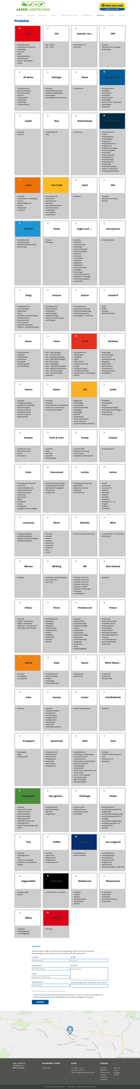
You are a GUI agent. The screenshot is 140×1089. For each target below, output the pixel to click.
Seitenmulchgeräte (24, 407)
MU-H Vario (49, 582)
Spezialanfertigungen (109, 166)
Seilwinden (78, 242)
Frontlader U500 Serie (81, 580)
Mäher (19, 54)
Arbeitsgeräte (22, 676)
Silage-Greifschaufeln (24, 809)
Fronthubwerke (22, 357)
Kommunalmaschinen (109, 621)
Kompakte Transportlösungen (27, 316)
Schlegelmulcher (51, 718)
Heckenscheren (107, 368)
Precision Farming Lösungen (55, 483)
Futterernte (21, 486)
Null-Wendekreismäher (54, 205)
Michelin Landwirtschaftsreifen (84, 534)
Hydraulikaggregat (80, 649)
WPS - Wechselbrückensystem (56, 368)
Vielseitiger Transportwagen (111, 410)
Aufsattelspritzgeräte (24, 541)
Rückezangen (106, 104)
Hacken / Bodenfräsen (25, 61)
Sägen (19, 754)
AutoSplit (49, 639)
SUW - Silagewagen (52, 364)
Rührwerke (49, 242)
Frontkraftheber (79, 593)
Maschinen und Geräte (109, 199)
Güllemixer (106, 107)
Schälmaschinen (51, 630)
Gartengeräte (21, 752)
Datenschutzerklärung (50, 995)
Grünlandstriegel (108, 159)
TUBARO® (105, 506)
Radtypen (105, 311)
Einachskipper (107, 628)
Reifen (104, 309)
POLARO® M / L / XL (108, 502)
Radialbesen (106, 894)
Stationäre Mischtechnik (25, 821)
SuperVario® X (107, 488)
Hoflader (77, 894)
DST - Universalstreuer (53, 355)
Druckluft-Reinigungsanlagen (112, 821)
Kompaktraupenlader (81, 407)
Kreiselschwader (51, 715)
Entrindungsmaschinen (82, 274)
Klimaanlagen (50, 95)
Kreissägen (105, 91)
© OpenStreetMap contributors (132, 1057)
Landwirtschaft (79, 449)
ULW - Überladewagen (53, 352)
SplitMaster (50, 635)
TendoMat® (106, 508)
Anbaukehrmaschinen (109, 899)
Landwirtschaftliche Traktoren (84, 423)
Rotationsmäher (51, 754)
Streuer (104, 405)
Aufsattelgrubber (108, 137)
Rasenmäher (50, 199)
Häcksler (49, 642)
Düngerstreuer (79, 674)
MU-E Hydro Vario (52, 580)
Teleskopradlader (80, 899)
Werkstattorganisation (81, 313)
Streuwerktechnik (23, 318)
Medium (48, 538)
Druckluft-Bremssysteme (54, 91)
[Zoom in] (137, 1013)
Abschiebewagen (23, 309)
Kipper (19, 313)
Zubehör (105, 201)
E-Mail (34, 974)
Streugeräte (21, 362)
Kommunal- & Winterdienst (55, 407)
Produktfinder (78, 88)
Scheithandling (51, 628)
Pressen (20, 504)
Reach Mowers (50, 764)
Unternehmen (36, 965)
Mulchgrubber (78, 630)
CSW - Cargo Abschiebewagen (56, 366)
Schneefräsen (50, 210)
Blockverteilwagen (23, 814)
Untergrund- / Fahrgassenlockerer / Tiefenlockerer (109, 143)
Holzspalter (106, 95)
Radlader (77, 414)
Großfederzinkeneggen (110, 148)
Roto (47, 550)
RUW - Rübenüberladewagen (55, 359)
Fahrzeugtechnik (23, 823)
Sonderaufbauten (23, 366)
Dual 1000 (49, 453)
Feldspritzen (21, 495)
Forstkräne (77, 254)
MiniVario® (105, 492)
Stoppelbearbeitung (81, 364)
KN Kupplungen (51, 458)
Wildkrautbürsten (80, 809)
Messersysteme (22, 417)
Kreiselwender (51, 713)
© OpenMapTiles (119, 1057)
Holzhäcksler (78, 265)
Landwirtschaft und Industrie (56, 892)
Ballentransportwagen (109, 633)
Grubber (105, 134)
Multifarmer (50, 543)
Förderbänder (107, 93)
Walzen (76, 359)
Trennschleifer (79, 768)
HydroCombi (50, 637)
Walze (76, 646)
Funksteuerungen (80, 244)
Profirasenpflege (107, 355)
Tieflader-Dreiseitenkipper (55, 318)
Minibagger (78, 410)
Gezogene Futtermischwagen (27, 508)
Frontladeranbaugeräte (82, 279)
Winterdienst (106, 49)
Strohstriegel (106, 164)
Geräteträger (21, 49)
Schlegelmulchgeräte (24, 403)
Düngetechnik (50, 492)
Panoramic (49, 548)
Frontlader (21, 355)
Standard (49, 541)
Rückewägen (106, 100)
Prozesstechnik (79, 492)
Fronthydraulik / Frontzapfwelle (85, 373)
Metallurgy (77, 490)
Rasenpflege (106, 352)
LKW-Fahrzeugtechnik (109, 639)
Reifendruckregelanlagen (54, 93)
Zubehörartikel (22, 757)
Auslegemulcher (51, 720)
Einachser (20, 52)
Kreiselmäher (22, 102)
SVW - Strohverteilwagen (54, 371)
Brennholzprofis (107, 98)
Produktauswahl (22, 892)
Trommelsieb (78, 258)
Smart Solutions (22, 322)
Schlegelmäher (22, 98)
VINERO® (105, 495)
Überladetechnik (23, 320)
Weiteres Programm (24, 414)
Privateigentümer (23, 855)
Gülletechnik (21, 311)
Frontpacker (78, 642)
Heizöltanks (21, 210)
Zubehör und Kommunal (82, 708)
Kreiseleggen (50, 681)
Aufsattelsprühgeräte (24, 536)
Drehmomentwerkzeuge (82, 309)
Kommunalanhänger (109, 642)
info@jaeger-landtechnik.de (85, 1072)
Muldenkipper (50, 311)
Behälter (20, 205)
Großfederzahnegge (80, 626)
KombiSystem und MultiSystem (84, 761)
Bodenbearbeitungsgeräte (55, 488)
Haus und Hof (106, 357)
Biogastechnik (50, 860)
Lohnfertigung (50, 320)
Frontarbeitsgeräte (108, 150)
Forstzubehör (78, 281)
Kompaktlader (79, 405)
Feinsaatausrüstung (80, 368)
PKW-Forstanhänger (80, 251)
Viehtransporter (107, 414)
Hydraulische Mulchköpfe (26, 405)
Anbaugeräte (106, 901)
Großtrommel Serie (24, 449)
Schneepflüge (50, 722)
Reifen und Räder (80, 855)
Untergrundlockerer (52, 683)
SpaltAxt (49, 633)
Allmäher (20, 95)
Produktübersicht (23, 45)
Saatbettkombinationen (110, 171)
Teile (47, 134)
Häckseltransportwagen (110, 407)
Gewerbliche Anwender (25, 860)
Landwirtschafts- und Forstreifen (113, 534)
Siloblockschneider (24, 812)
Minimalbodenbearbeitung (26, 244)
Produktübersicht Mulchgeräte (56, 577)
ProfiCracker (21, 456)
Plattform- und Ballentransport (28, 327)
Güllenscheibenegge (81, 635)
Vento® (104, 483)
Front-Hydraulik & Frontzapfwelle (57, 405)
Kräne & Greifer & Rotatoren (111, 102)
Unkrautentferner (23, 104)
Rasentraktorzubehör (81, 812)
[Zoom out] (137, 1015)
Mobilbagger (78, 412)
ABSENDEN (40, 1002)
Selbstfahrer (106, 897)
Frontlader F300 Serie (81, 584)
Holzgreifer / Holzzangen (82, 277)
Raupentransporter (108, 371)
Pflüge (19, 499)
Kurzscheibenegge (80, 623)
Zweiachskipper (107, 630)
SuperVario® (106, 486)
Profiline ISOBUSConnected (111, 754)
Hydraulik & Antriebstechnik (83, 456)
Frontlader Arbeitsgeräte (54, 410)
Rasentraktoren (51, 201)
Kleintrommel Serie (24, 451)
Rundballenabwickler (81, 371)
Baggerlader (78, 401)
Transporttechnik (108, 162)
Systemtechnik (107, 865)
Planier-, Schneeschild (109, 169)
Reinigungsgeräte (23, 931)
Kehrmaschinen (107, 366)
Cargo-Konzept (107, 412)
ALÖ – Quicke (50, 45)
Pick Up (20, 453)
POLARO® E (106, 499)
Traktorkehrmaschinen (53, 727)
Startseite (49, 88)
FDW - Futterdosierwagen (54, 373)
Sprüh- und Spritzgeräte (82, 775)
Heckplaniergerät (23, 364)
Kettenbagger (78, 403)
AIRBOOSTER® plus (108, 313)
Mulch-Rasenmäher (24, 91)
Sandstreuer (50, 724)
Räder (104, 306)
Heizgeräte (21, 929)
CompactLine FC (107, 759)
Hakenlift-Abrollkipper (25, 325)
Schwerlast (49, 545)
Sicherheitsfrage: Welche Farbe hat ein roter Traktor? (89, 983)
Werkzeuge (77, 591)
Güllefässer (106, 401)
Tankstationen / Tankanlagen (27, 199)
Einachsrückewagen (80, 249)
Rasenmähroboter (52, 208)
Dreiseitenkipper (51, 309)
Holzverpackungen (80, 267)
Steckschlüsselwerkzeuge (82, 311)
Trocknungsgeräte (23, 934)
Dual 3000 (49, 456)
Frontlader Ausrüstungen (82, 589)
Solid (104, 757)
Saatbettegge (78, 355)
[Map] (70, 1034)
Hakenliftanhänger (52, 316)
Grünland (105, 45)
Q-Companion (22, 678)
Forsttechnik (106, 644)
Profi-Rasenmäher (23, 93)
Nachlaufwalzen (107, 157)
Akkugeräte (106, 362)
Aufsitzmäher (21, 100)
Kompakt (49, 536)
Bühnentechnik (107, 678)
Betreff (73, 957)
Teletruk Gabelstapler (81, 419)
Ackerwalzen (106, 153)
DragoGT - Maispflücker (25, 621)
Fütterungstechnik (23, 819)
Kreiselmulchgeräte (24, 410)
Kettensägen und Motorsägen (84, 754)
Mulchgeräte (21, 502)
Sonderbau (49, 375)
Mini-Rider (49, 203)
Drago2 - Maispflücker (24, 623)
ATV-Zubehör (78, 814)
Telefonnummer (38, 982)
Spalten (20, 894)
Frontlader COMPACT (81, 587)
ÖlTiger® (105, 504)
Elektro (19, 63)
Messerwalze (78, 637)
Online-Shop (78, 132)
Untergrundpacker (108, 155)
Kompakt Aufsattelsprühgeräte (27, 538)
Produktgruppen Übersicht (26, 483)
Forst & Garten (79, 453)
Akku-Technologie (80, 780)
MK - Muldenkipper (52, 362)
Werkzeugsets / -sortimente (83, 316)
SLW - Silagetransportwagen (55, 357)
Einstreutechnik (107, 858)
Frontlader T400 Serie (81, 577)
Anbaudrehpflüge (52, 676)
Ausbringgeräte (107, 403)
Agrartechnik (78, 486)
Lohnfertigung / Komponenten (56, 98)
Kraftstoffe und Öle (108, 623)
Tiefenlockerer (79, 362)
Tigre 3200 (77, 47)
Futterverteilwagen (23, 816)
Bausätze (105, 828)
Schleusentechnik (52, 862)
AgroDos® (105, 490)
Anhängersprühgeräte (24, 534)
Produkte (20, 134)
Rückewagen (78, 247)
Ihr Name (35, 957)
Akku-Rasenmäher (80, 782)
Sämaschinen (22, 497)
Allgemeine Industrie (81, 488)
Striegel (76, 366)
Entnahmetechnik (108, 860)
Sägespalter (78, 263)
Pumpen (20, 201)
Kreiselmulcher (51, 757)
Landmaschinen (79, 621)
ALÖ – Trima (50, 47)
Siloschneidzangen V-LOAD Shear (113, 867)
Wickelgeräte (21, 506)
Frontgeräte (78, 357)
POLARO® (105, 497)
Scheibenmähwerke (52, 711)
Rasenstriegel (22, 247)
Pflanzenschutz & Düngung (111, 47)
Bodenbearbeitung (108, 359)
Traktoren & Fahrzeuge (81, 451)
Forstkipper (78, 256)
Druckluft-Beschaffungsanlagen (112, 814)
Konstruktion (106, 536)
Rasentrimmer (51, 215)
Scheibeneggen (107, 139)
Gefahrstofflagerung (24, 203)
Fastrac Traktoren (80, 421)
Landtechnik (106, 619)
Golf (18, 858)
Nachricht (74, 965)
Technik (48, 552)
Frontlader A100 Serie (81, 582)
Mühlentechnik (51, 858)
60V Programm (51, 212)
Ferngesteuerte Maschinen (26, 47)
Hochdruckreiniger (80, 639)
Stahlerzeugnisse (108, 626)
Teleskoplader (79, 417)
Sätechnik (49, 812)
